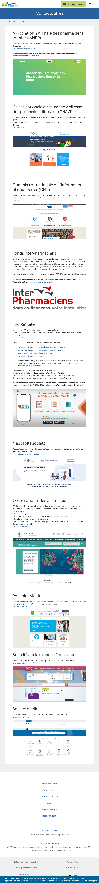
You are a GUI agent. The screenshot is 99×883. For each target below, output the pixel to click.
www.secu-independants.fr (23, 663)
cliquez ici (35, 56)
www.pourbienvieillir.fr (21, 607)
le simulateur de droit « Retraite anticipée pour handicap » (40, 350)
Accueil (8, 21)
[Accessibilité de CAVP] (90, 4)
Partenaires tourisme (49, 842)
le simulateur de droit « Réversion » (31, 356)
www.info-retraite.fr (20, 338)
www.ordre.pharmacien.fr (23, 527)
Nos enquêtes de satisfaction (26, 868)
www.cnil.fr (17, 200)
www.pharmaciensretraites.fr (24, 49)
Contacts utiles (49, 830)
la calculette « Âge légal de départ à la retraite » (36, 353)
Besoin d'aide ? (49, 809)
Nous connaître (49, 783)
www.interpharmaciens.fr (41, 282)
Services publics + (72, 868)
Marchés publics (49, 815)
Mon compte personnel (75, 4)
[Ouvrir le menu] (96, 4)
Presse (49, 803)
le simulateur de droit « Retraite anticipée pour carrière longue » (42, 347)
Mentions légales (73, 862)
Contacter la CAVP (50, 796)
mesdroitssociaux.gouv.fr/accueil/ (26, 454)
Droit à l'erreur (49, 790)
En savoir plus (91, 881)
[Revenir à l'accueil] (10, 4)
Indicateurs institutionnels (26, 874)
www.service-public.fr (21, 717)
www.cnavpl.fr (18, 128)
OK (82, 881)
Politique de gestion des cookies (26, 862)
